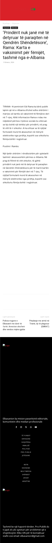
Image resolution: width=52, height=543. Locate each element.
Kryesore (15, 23)
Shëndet (14, 28)
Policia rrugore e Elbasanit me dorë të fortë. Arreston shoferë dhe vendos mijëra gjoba (14, 325)
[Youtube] (35, 427)
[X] (12, 68)
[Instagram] (21, 427)
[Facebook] (5, 68)
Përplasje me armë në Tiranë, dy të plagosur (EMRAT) (39, 323)
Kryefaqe (6, 23)
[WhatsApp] (24, 68)
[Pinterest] (18, 68)
